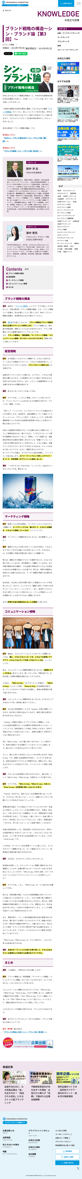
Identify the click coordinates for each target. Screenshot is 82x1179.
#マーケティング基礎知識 (65, 218)
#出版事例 (60, 199)
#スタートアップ (62, 235)
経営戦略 (11, 276)
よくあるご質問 (61, 1130)
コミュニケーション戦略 (17, 283)
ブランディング (63, 41)
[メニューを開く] (79, 3)
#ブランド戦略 (62, 229)
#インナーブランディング (65, 210)
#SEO (72, 246)
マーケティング (63, 37)
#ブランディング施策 (64, 207)
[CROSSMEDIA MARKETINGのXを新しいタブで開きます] (67, 1168)
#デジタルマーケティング (65, 238)
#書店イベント (67, 252)
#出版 (59, 196)
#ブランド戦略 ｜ (11, 44)
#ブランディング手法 (64, 204)
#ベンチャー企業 (62, 241)
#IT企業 (59, 249)
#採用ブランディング (64, 224)
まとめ (10, 287)
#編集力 (76, 243)
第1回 (10, 322)
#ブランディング (71, 199)
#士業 (59, 252)
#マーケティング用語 (64, 213)
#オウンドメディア (63, 227)
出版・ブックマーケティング (68, 33)
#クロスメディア (62, 193)
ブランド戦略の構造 (16, 273)
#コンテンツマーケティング (66, 232)
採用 (59, 45)
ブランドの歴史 (21, 306)
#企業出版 (76, 221)
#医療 (76, 249)
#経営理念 (73, 193)
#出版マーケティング (69, 196)
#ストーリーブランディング (66, 216)
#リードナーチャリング (64, 243)
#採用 (59, 191)
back (7, 10)
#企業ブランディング (64, 221)
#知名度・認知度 (62, 246)
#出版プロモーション (64, 202)
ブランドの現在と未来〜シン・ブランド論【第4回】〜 (25, 1032)
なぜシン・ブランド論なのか (15, 138)
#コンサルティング (69, 191)
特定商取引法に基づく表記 (65, 1145)
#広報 (74, 202)
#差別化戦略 (68, 249)
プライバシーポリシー (63, 1141)
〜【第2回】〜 (22, 151)
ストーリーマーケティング (67, 49)
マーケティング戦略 (16, 280)
